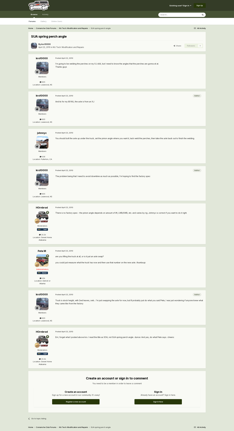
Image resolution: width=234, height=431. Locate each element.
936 (43, 157)
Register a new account (76, 402)
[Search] (203, 15)
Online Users (56, 21)
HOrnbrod (42, 207)
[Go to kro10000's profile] (34, 46)
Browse (34, 14)
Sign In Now (158, 402)
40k (43, 278)
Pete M (42, 251)
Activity (45, 14)
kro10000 (46, 44)
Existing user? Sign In (180, 5)
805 (43, 82)
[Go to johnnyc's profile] (42, 142)
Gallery (43, 21)
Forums (32, 21)
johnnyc (42, 132)
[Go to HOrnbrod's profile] (42, 217)
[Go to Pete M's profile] (42, 260)
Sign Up (199, 5)
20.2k (43, 235)
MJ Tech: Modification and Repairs (68, 47)
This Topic (192, 15)
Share (178, 46)
